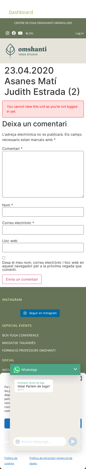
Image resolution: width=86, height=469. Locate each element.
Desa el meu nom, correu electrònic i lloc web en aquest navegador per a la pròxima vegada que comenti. (43, 266)
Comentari (12, 148)
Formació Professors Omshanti (29, 350)
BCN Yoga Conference (20, 335)
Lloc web (9, 240)
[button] (78, 50)
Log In (80, 33)
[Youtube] (20, 33)
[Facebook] (14, 33)
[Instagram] (7, 33)
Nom (7, 205)
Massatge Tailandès (19, 343)
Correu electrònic (18, 223)
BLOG (29, 33)
